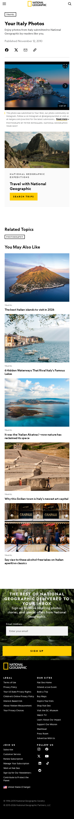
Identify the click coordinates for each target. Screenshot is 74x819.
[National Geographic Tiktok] (47, 763)
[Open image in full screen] (65, 65)
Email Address (14, 623)
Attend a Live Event (47, 687)
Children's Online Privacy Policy (18, 696)
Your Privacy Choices (13, 710)
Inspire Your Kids (45, 701)
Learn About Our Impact (49, 719)
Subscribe (8, 749)
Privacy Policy (10, 687)
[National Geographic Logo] (15, 668)
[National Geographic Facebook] (47, 749)
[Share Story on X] (16, 50)
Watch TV (42, 715)
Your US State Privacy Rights (17, 691)
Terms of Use (9, 682)
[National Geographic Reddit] (40, 770)
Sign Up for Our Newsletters (17, 772)
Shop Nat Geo (44, 705)
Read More (61, 119)
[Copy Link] (34, 50)
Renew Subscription (13, 758)
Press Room (42, 733)
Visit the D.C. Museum (47, 710)
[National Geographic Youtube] (47, 756)
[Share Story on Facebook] (7, 50)
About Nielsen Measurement (17, 705)
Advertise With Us (46, 738)
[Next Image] (65, 86)
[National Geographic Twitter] (39, 756)
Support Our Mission (47, 724)
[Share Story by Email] (25, 50)
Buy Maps (41, 696)
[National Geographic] (37, 4)
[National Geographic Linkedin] (40, 763)
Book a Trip (42, 691)
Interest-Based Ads (12, 701)
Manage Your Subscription (16, 763)
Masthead (42, 729)
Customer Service (12, 754)
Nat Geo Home (44, 682)
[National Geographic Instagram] (39, 749)
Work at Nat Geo (11, 768)
